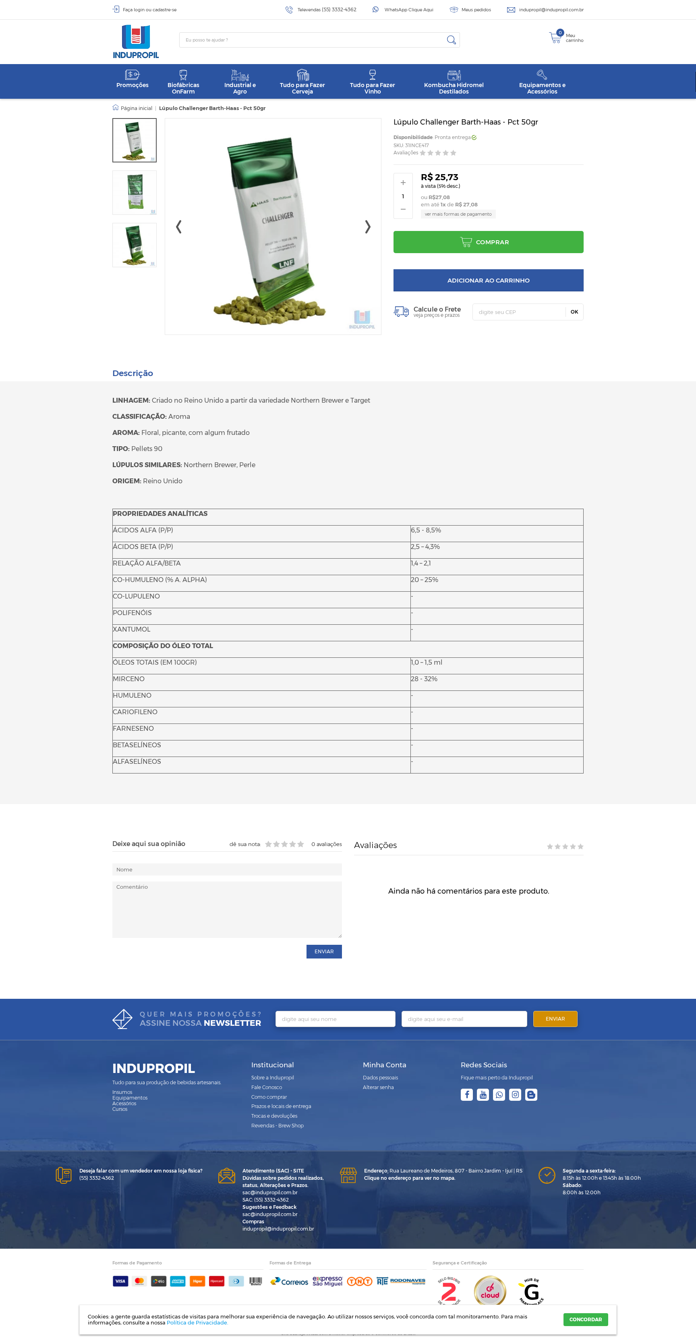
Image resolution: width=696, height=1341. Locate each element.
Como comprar (269, 1097)
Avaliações (406, 153)
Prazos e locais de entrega (281, 1106)
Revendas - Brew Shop (277, 1126)
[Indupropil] (145, 41)
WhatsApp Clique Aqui (409, 9)
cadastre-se (164, 9)
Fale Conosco (266, 1087)
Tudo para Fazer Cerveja (302, 88)
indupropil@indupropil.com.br (551, 9)
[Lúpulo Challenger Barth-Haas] (134, 245)
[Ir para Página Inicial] (132, 108)
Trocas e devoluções (274, 1116)
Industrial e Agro (240, 88)
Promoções (132, 85)
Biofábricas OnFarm (183, 88)
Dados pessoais (380, 1078)
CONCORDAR (586, 1319)
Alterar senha (378, 1087)
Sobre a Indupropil (272, 1078)
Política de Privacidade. (197, 1322)
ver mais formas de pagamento (458, 214)
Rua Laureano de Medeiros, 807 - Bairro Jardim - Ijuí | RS (443, 1171)
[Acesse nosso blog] (531, 1095)
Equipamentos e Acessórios (542, 88)
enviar (324, 951)
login (139, 9)
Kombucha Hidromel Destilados (454, 88)
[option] (134, 140)
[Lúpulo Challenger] (134, 192)
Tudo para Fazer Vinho (372, 88)
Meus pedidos (476, 9)
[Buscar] (451, 39)
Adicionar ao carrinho (488, 280)
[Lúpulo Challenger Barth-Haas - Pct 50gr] (134, 140)
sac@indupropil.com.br (270, 1192)
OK (574, 312)
